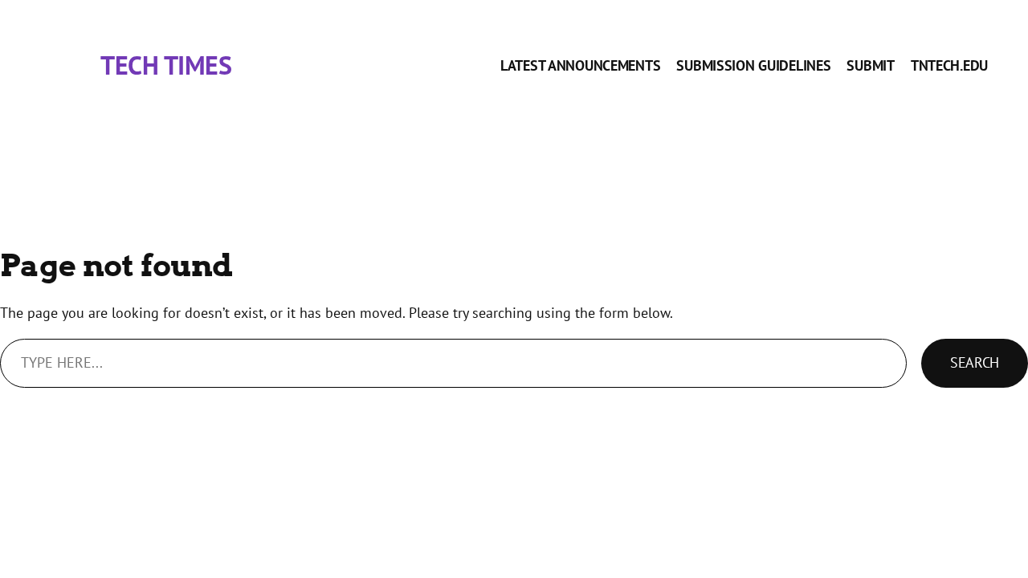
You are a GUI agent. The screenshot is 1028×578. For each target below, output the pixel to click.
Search (974, 362)
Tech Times (165, 65)
